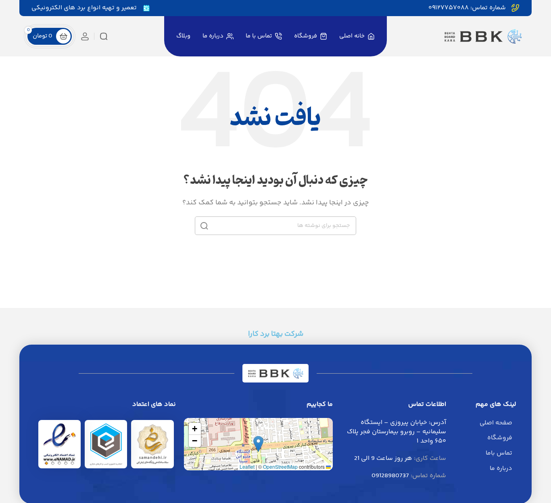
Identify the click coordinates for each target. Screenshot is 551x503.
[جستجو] (103, 36)
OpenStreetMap (280, 466)
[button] (258, 444)
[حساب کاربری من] (85, 36)
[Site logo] (483, 36)
